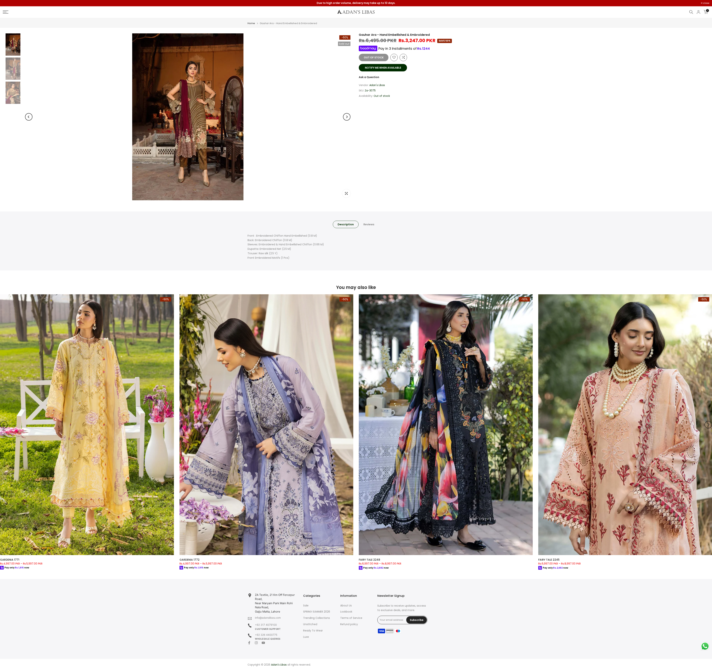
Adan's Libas (377, 85)
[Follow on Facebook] (249, 643)
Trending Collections (316, 618)
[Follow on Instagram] (256, 643)
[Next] (346, 117)
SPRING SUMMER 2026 (316, 611)
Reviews (368, 224)
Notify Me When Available (383, 67)
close (7, 3)
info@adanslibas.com (268, 617)
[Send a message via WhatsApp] (705, 646)
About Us (346, 605)
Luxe (306, 637)
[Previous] (28, 117)
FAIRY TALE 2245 (549, 560)
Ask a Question (369, 77)
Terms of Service (351, 618)
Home (251, 23)
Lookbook (346, 611)
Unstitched (310, 624)
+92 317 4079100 (266, 624)
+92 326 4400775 (266, 634)
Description (346, 224)
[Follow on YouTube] (263, 643)
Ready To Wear (313, 630)
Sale (306, 605)
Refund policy (349, 624)
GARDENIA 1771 (9, 559)
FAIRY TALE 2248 (369, 560)
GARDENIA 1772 (189, 559)
